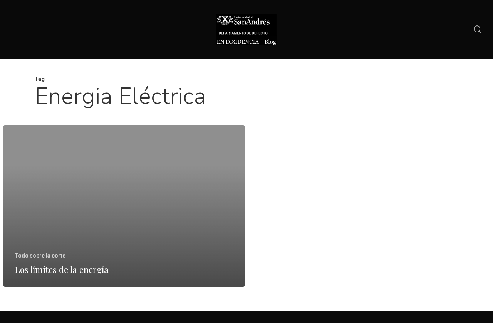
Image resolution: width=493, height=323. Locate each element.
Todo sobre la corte (40, 256)
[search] (477, 29)
